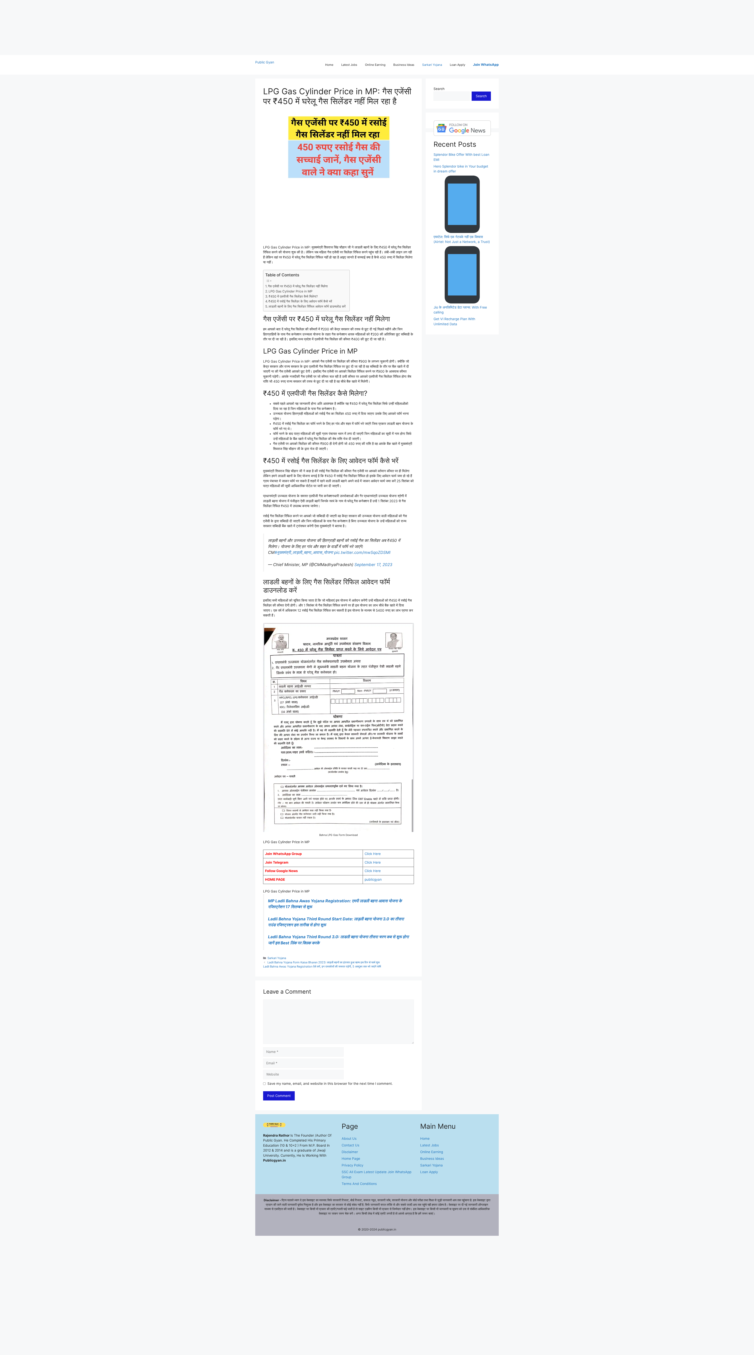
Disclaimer (350, 1152)
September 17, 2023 (373, 564)
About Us (349, 1139)
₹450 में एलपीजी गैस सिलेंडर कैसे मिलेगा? (293, 296)
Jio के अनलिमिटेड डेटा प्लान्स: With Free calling (460, 309)
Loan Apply (457, 65)
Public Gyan (264, 62)
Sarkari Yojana (432, 65)
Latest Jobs (349, 65)
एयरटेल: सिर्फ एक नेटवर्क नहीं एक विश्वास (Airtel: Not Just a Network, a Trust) (462, 239)
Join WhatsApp (486, 65)
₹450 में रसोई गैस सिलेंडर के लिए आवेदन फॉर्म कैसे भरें (300, 301)
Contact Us (350, 1145)
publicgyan (373, 879)
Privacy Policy (352, 1165)
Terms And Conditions (359, 1184)
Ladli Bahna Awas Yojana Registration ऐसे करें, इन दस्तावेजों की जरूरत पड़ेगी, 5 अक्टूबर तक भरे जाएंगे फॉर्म (322, 966)
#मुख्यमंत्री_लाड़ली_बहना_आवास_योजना (304, 552)
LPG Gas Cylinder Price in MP (290, 291)
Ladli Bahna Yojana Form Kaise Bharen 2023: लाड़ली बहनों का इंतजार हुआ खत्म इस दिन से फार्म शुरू (323, 962)
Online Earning (375, 65)
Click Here (373, 854)
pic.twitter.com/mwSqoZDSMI (362, 552)
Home (329, 65)
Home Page (351, 1159)
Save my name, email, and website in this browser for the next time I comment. (330, 1084)
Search (439, 89)
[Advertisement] (118, 27)
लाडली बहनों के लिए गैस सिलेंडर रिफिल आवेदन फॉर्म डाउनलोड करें (307, 306)
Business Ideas (403, 65)
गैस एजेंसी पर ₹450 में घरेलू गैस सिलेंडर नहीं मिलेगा (298, 286)
